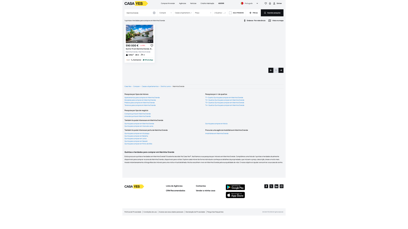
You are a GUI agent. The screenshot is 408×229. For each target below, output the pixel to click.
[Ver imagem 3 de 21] (139, 41)
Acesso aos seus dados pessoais (171, 212)
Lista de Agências (174, 186)
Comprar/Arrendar (168, 3)
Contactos (201, 186)
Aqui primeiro (238, 13)
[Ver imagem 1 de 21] (136, 41)
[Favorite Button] (151, 45)
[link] (148, 59)
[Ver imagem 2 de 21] (138, 41)
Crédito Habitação (207, 3)
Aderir (221, 3)
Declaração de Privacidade (195, 212)
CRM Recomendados (175, 190)
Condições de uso (150, 212)
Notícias (193, 3)
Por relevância (256, 20)
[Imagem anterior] (127, 34)
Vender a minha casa (205, 190)
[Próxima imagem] (151, 34)
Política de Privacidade (133, 212)
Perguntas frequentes (215, 212)
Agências (182, 3)
